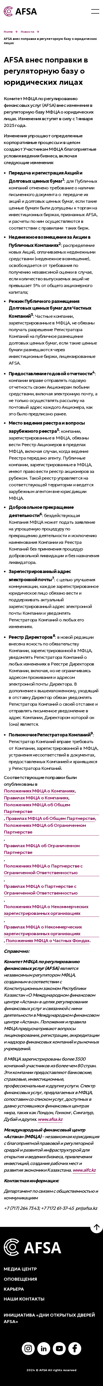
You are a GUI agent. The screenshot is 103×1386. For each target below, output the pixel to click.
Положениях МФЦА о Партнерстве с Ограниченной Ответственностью (43, 869)
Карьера (14, 1289)
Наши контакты (24, 1299)
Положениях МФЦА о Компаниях (39, 791)
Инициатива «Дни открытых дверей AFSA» (49, 1318)
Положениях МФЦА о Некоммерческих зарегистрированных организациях (46, 910)
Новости (27, 31)
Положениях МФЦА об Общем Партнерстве (37, 808)
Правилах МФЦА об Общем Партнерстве (50, 818)
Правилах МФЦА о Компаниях (36, 798)
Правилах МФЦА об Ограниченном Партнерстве (42, 849)
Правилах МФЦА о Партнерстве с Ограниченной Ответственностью (41, 889)
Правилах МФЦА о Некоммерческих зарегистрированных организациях (43, 930)
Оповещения (20, 1279)
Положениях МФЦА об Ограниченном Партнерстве (45, 828)
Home (8, 31)
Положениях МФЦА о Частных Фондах (48, 940)
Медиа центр (20, 1269)
